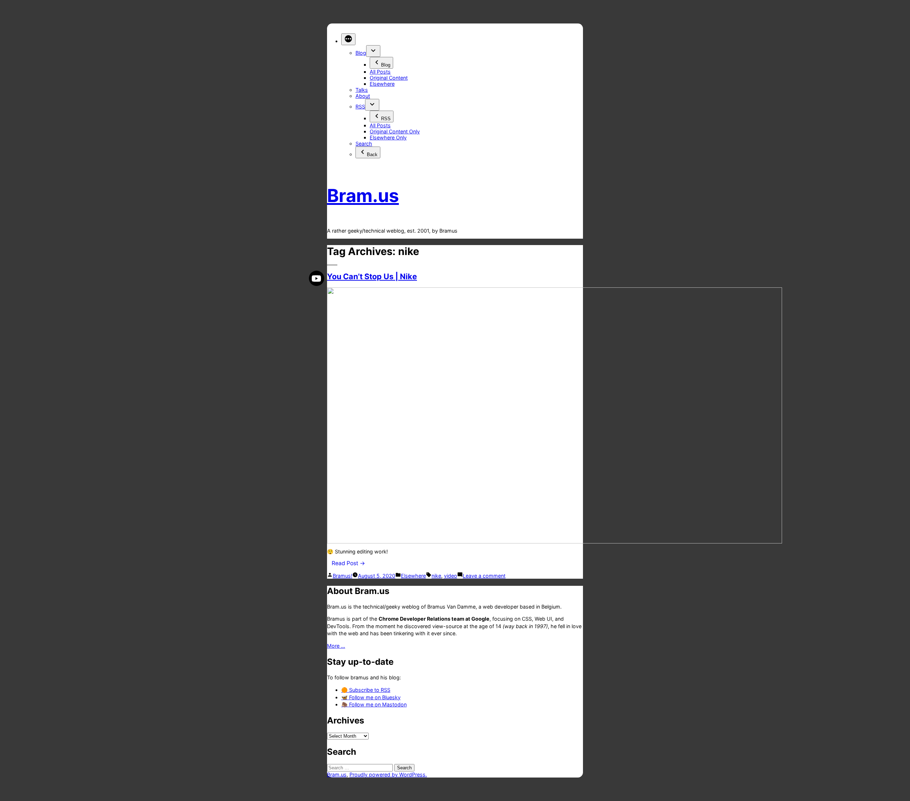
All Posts (380, 72)
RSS (360, 107)
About (362, 96)
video (450, 576)
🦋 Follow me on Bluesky (371, 697)
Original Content (389, 78)
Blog (360, 53)
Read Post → (348, 563)
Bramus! (342, 576)
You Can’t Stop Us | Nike (372, 276)
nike (436, 576)
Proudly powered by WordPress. (388, 774)
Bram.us (363, 195)
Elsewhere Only (388, 137)
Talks (361, 90)
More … (336, 646)
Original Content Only (395, 131)
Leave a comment (484, 576)
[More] (348, 39)
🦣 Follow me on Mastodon (374, 704)
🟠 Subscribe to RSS (365, 690)
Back (372, 154)
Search (363, 143)
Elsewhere (382, 84)
